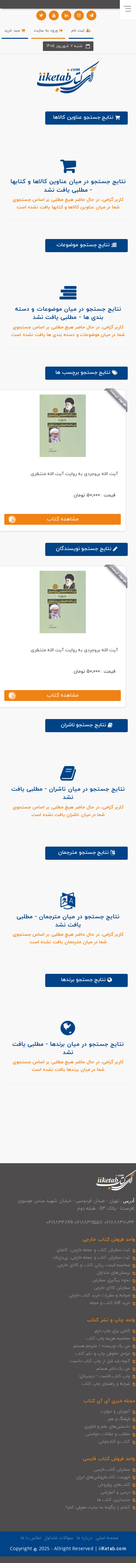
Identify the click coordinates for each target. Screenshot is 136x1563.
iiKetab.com (112, 1549)
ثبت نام (78, 30)
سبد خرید (12, 30)
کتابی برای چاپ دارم (112, 1331)
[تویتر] (41, 15)
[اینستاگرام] (79, 15)
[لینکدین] (66, 15)
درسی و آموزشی (115, 1492)
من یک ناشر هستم (113, 1369)
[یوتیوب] (54, 15)
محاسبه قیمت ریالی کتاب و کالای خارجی (93, 1265)
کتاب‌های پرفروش (114, 1485)
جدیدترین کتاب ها (113, 1500)
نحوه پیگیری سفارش (111, 1280)
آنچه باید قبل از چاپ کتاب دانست (100, 1361)
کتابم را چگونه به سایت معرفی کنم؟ (98, 1507)
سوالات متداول (59, 1538)
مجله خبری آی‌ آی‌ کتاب (109, 1401)
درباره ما (84, 1538)
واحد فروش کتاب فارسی (109, 1458)
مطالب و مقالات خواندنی (107, 1434)
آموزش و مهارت (115, 1411)
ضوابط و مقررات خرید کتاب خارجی (99, 1295)
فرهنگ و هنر (119, 1419)
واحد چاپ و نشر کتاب (111, 1320)
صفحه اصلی (107, 1538)
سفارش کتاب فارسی (111, 1470)
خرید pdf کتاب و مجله (110, 1303)
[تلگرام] (91, 15)
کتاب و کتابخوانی (114, 1442)
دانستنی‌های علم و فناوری (107, 1427)
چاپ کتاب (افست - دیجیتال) (105, 1376)
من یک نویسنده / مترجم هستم (101, 1346)
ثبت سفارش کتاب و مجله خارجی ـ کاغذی (93, 1250)
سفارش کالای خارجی (112, 1288)
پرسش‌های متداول (113, 1273)
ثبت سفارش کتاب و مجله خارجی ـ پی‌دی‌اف (91, 1258)
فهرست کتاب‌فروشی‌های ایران (103, 1477)
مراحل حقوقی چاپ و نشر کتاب (102, 1354)
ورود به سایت (46, 30)
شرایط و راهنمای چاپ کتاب (106, 1384)
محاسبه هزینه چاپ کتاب (108, 1338)
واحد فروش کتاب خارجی (109, 1239)
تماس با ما (31, 1538)
